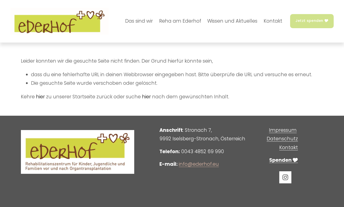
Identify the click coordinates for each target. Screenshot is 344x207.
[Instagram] (285, 177)
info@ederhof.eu (199, 164)
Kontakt (273, 21)
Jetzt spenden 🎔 (311, 20)
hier (40, 96)
